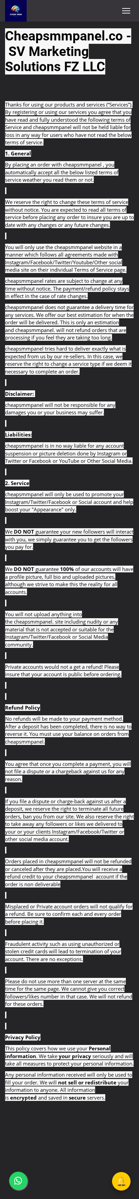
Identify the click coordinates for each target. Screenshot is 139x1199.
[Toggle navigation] (126, 10)
